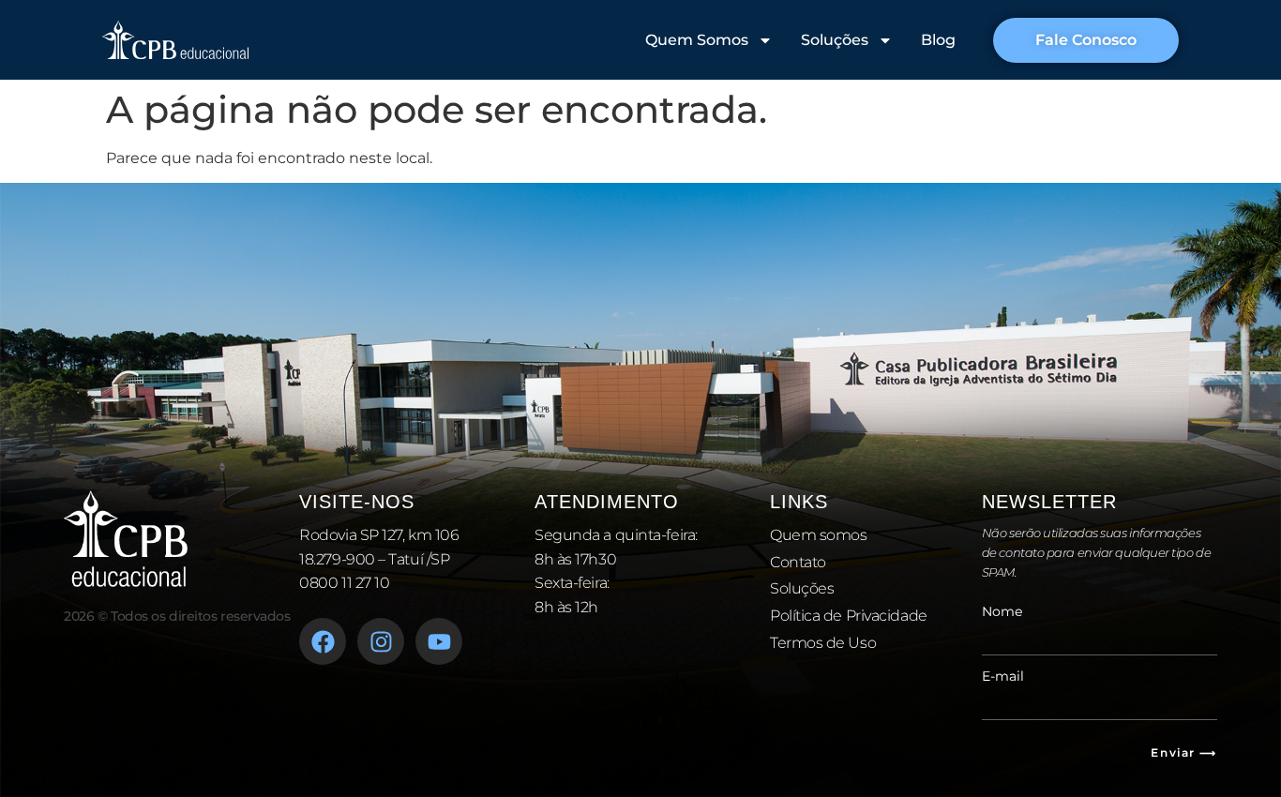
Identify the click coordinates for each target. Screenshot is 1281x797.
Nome (1002, 611)
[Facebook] (322, 641)
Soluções (834, 40)
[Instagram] (380, 641)
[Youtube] (438, 641)
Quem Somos (696, 40)
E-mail (1003, 676)
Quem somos (818, 535)
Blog (938, 40)
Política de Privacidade (848, 615)
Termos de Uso (823, 643)
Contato (798, 562)
